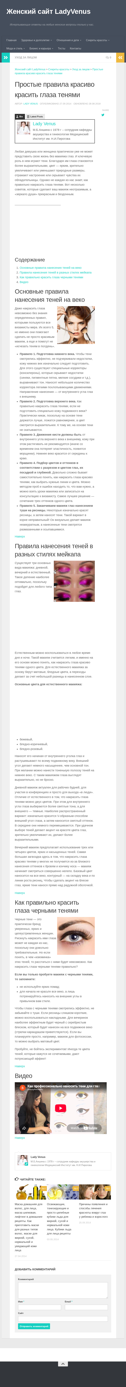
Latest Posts (36, 116)
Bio (21, 116)
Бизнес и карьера (40, 48)
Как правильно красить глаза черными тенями (51, 277)
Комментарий (26, 1279)
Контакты (75, 48)
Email (68, 1301)
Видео (24, 282)
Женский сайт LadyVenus (48, 11)
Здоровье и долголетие (35, 40)
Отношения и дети (68, 40)
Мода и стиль (14, 48)
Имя (21, 1301)
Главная (11, 40)
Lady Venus (30, 103)
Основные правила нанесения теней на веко (51, 267)
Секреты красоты (96, 40)
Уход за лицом (26, 57)
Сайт (21, 1313)
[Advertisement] (55, 232)
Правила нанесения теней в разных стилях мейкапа (56, 272)
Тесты (61, 48)
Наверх (20, 536)
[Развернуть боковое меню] (6, 58)
